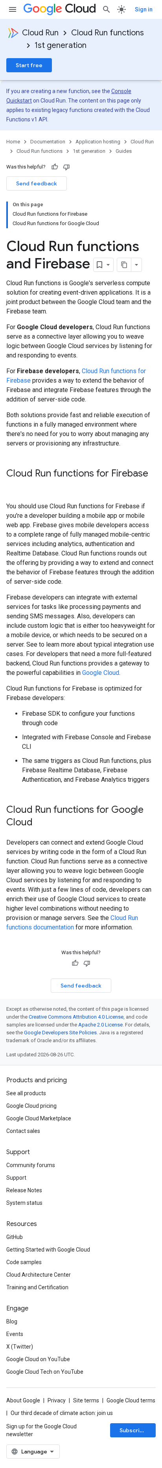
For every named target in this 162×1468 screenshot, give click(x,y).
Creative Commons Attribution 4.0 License (76, 1017)
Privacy (57, 1400)
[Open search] (106, 9)
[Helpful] (55, 167)
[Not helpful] (66, 167)
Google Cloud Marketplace (38, 1118)
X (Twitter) (19, 1346)
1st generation (61, 45)
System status (24, 1203)
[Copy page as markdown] (124, 264)
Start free (29, 65)
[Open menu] (12, 9)
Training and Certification (37, 1287)
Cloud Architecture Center (38, 1275)
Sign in (144, 9)
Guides (124, 151)
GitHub (14, 1237)
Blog (11, 1321)
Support (16, 1178)
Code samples (24, 1262)
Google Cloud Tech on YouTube (44, 1372)
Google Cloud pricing (31, 1106)
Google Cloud (100, 672)
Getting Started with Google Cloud (48, 1249)
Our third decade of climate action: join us (62, 1413)
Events (14, 1334)
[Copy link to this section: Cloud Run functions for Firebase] (14, 486)
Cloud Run (40, 33)
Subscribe (133, 1430)
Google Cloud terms (131, 1400)
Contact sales (23, 1131)
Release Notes (24, 1190)
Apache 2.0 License (100, 1025)
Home (13, 142)
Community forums (30, 1165)
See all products (26, 1093)
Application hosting (97, 142)
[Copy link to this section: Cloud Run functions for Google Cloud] (40, 823)
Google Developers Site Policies (60, 1032)
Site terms (86, 1400)
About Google (23, 1400)
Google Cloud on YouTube (38, 1359)
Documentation (47, 142)
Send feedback (36, 183)
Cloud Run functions (107, 33)
